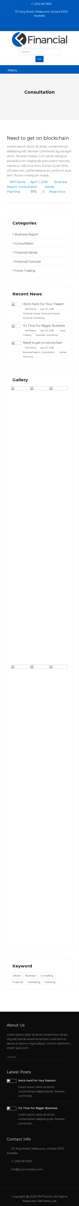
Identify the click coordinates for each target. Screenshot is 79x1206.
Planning (13, 191)
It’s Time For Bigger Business (44, 325)
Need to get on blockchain (38, 138)
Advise (49, 187)
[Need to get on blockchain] (16, 345)
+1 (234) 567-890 (41, 4)
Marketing (39, 317)
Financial (28, 317)
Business (40, 335)
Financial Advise (26, 252)
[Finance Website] (39, 39)
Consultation (28, 187)
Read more (57, 191)
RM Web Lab (47, 1201)
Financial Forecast (28, 261)
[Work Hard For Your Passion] (16, 307)
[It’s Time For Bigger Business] (16, 328)
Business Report (27, 234)
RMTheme (17, 182)
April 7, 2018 (39, 182)
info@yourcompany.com (27, 1169)
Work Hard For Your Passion (43, 304)
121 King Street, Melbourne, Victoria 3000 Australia (41, 13)
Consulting (52, 335)
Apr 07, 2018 (47, 309)
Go (39, 59)
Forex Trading (25, 270)
